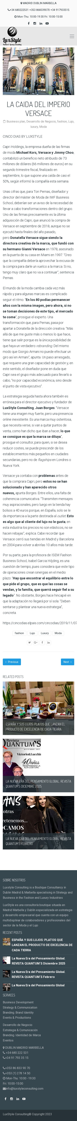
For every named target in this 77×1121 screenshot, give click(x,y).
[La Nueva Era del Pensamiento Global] (6, 987)
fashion (62, 121)
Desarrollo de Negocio (41, 121)
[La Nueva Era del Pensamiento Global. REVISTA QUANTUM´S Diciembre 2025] (6, 960)
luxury (34, 126)
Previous (12, 661)
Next (67, 661)
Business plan (16, 121)
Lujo (71, 121)
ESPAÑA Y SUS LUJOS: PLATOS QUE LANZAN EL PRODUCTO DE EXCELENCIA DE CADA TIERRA (42, 945)
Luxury (45, 633)
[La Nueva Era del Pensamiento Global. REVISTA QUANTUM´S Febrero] (6, 973)
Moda (43, 126)
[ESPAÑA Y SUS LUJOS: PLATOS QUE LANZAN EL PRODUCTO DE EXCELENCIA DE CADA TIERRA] (6, 941)
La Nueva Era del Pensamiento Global (38, 985)
